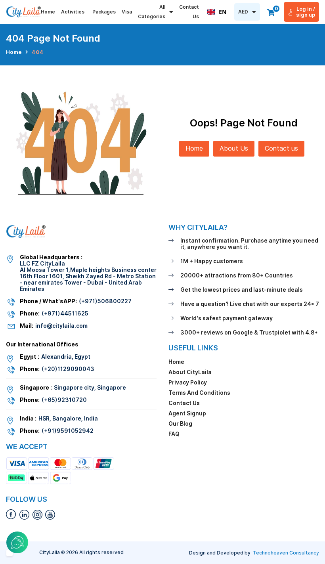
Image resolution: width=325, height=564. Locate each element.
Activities (72, 12)
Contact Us (189, 11)
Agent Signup (187, 413)
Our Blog (180, 424)
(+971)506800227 (105, 301)
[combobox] (216, 12)
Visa (127, 12)
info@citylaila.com (61, 326)
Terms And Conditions (199, 393)
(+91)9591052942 (68, 431)
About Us (234, 148)
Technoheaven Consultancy (286, 553)
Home (48, 12)
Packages (104, 12)
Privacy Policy (187, 382)
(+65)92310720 (64, 400)
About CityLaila (190, 372)
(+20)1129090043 (68, 369)
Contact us (281, 148)
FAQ (174, 434)
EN (222, 11)
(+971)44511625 (65, 313)
